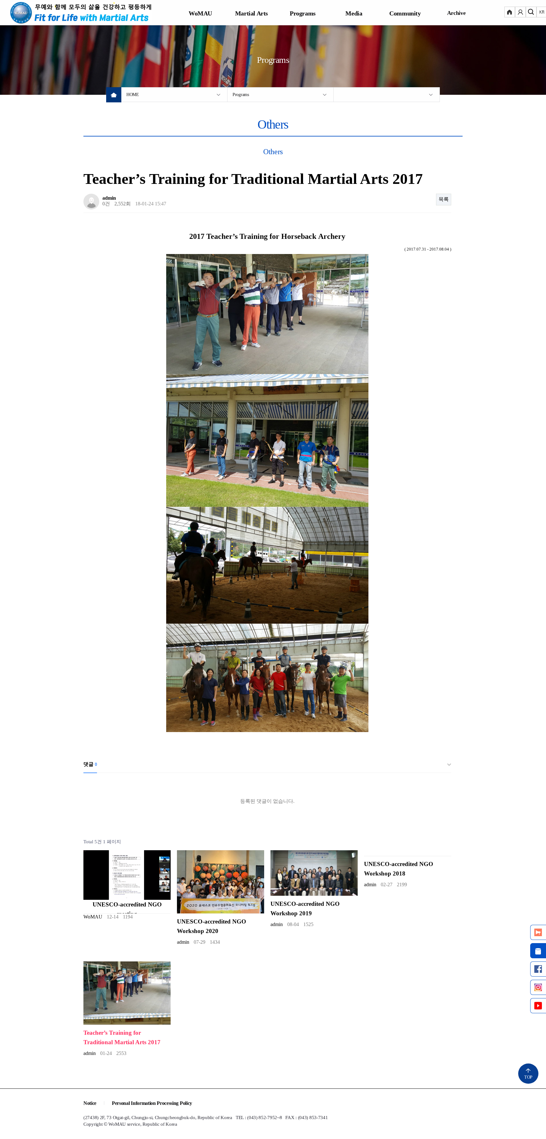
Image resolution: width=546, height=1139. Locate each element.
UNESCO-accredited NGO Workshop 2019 (305, 908)
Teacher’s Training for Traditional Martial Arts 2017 (122, 1037)
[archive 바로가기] (538, 950)
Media (353, 13)
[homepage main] (81, 13)
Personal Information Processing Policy (152, 1103)
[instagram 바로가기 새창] (538, 987)
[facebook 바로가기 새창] (538, 969)
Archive (456, 13)
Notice (89, 1103)
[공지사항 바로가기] (538, 932)
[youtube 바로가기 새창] (538, 1005)
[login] (509, 13)
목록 (444, 199)
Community (405, 13)
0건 (106, 203)
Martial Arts (251, 13)
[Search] (531, 13)
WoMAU (200, 13)
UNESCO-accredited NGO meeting (127, 909)
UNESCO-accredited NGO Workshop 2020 (211, 926)
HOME (132, 94)
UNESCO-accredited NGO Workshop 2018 (398, 869)
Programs (303, 13)
